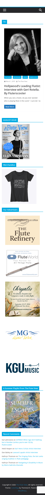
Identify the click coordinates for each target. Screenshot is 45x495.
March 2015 (33, 77)
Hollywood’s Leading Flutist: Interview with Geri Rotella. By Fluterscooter (22, 89)
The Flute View (22, 81)
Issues (25, 77)
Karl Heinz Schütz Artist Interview (28, 448)
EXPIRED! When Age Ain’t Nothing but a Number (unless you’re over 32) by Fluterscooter (22, 442)
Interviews (17, 77)
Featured (8, 77)
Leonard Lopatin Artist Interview (25, 452)
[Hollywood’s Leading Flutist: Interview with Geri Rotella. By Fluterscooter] (22, 52)
